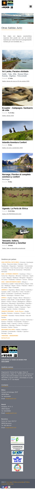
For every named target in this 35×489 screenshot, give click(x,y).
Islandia (3, 323)
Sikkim (30, 285)
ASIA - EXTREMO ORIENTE (9, 274)
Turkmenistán (29, 266)
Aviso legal (9, 482)
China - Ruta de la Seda (10, 264)
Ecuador (27, 291)
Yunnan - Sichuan (27, 279)
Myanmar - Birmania (15, 276)
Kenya (14, 301)
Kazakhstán (4, 266)
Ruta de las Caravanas (15, 269)
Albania (10, 319)
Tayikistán (20, 266)
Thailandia (11, 279)
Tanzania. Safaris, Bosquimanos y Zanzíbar (14, 241)
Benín (20, 298)
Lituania (26, 323)
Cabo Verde (10, 299)
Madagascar (21, 301)
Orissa (18, 285)
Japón (31, 276)
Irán (25, 264)
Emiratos (10, 313)
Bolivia (18, 290)
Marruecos (4, 303)
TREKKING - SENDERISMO (9, 335)
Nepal (13, 285)
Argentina (12, 290)
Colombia (29, 290)
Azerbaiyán (30, 262)
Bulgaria (16, 319)
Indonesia (25, 276)
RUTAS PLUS (5, 338)
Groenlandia (17, 321)
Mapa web (10, 484)
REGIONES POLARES (8, 329)
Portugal (24, 325)
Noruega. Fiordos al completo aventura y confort (16, 175)
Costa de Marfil (20, 299)
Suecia (16, 327)
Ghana (9, 301)
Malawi (29, 301)
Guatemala (18, 293)
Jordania (16, 313)
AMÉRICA (4, 290)
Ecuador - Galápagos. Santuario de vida (17, 109)
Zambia (15, 309)
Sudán (17, 307)
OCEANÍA (4, 315)
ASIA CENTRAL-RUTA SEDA (10, 262)
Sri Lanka (4, 279)
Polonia (18, 325)
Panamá (17, 295)
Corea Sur (4, 276)
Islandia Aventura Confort (14, 142)
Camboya (22, 274)
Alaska (18, 329)
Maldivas (15, 277)
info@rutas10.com (10, 398)
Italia (8, 323)
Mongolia (22, 277)
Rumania (4, 327)
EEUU (3, 293)
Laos (4, 277)
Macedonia (4, 325)
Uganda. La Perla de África (15, 208)
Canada (3, 291)
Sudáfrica (10, 307)
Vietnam (18, 279)
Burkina (3, 299)
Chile (9, 291)
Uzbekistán (6, 268)
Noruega (6, 179)
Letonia (20, 323)
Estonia (3, 321)
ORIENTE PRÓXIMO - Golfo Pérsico (12, 311)
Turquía (23, 313)
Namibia (28, 303)
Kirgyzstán (13, 266)
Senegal (3, 307)
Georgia (20, 264)
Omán (28, 313)
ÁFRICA (3, 298)
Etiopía (3, 301)
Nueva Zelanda (19, 315)
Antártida (24, 329)
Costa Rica (15, 291)
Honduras (25, 293)
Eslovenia (29, 319)
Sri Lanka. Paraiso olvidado (15, 71)
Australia (11, 315)
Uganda (9, 309)
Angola (15, 298)
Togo (28, 307)
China (28, 274)
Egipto (28, 299)
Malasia (9, 277)
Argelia (10, 298)
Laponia (14, 323)
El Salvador (9, 293)
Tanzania (22, 307)
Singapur (29, 277)
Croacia (22, 319)
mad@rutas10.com (11, 413)
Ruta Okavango (19, 305)
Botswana (27, 298)
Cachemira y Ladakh (7, 283)
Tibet (9, 287)
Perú (22, 295)
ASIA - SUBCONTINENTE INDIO (11, 282)
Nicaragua (10, 295)
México (3, 295)
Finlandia (10, 321)
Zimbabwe (22, 309)
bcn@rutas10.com (10, 427)
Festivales (16, 287)
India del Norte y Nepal (22, 283)
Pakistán (24, 285)
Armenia (22, 262)
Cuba (21, 291)
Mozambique (21, 303)
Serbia (10, 327)
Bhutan (24, 282)
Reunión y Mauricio (7, 305)
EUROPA (4, 319)
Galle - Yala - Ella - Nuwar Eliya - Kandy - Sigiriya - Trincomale (15, 75)
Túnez (3, 309)
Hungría (25, 321)
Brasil (23, 290)
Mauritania (12, 303)
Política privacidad (18, 482)
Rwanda (27, 305)
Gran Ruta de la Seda (17, 268)
